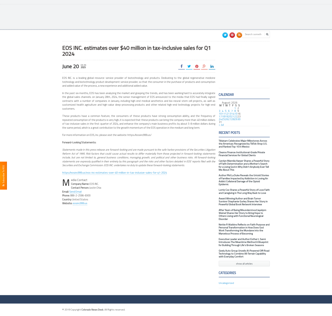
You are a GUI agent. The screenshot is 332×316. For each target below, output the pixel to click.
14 (232, 113)
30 (239, 119)
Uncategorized (226, 283)
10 (220, 113)
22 (235, 116)
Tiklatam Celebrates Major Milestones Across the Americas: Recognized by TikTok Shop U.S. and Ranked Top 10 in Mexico (243, 144)
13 (229, 113)
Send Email (75, 192)
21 (232, 116)
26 (226, 119)
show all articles (244, 263)
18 (223, 116)
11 (223, 113)
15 (235, 113)
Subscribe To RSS (3, 174)
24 (220, 119)
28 (232, 119)
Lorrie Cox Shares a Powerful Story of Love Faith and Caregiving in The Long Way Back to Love (244, 191)
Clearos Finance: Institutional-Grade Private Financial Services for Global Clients (242, 153)
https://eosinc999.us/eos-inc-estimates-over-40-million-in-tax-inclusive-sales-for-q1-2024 (114, 173)
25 (223, 119)
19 (226, 116)
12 (226, 113)
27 (229, 119)
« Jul (221, 125)
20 (229, 116)
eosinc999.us (80, 203)
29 (235, 119)
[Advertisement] (207, 16)
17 (220, 116)
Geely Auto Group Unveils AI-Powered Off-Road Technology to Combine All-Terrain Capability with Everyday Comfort (244, 254)
